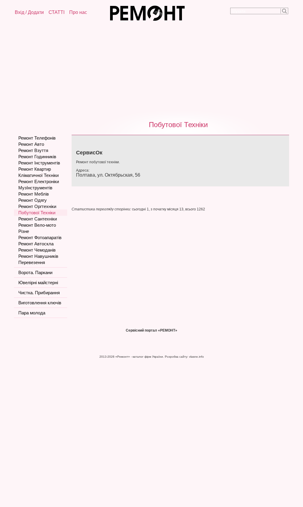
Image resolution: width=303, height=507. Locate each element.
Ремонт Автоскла (36, 243)
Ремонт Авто (31, 144)
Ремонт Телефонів (37, 137)
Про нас (78, 12)
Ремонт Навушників (38, 256)
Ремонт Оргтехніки (37, 206)
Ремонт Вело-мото (37, 225)
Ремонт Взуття (33, 150)
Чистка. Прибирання (39, 292)
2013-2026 (107, 356)
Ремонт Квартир (34, 169)
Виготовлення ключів (39, 302)
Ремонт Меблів (33, 193)
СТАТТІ (57, 12)
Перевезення (31, 262)
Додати (36, 12)
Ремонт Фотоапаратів (40, 237)
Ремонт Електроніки (38, 181)
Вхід (19, 12)
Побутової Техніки (178, 125)
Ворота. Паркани (35, 272)
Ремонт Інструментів (39, 162)
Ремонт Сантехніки (37, 218)
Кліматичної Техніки (38, 175)
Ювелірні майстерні (38, 282)
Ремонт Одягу (32, 200)
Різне (23, 231)
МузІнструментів (35, 187)
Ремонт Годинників (37, 156)
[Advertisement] (151, 69)
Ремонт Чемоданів (37, 249)
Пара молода (31, 312)
